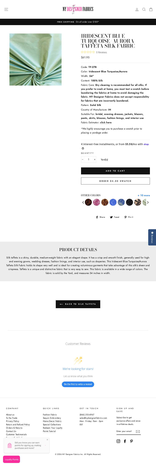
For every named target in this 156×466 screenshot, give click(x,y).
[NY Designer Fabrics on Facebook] (125, 441)
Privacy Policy (12, 421)
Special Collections (52, 424)
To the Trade (11, 417)
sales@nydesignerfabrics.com (93, 417)
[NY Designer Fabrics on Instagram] (118, 441)
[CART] (151, 9)
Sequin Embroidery (52, 417)
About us (10, 414)
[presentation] (83, 202)
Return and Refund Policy (18, 424)
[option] (78, 22)
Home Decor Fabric (52, 421)
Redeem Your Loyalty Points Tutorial (52, 429)
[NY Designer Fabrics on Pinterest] (131, 441)
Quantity (87, 153)
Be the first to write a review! (78, 384)
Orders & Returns (14, 427)
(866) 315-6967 (87, 414)
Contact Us (11, 431)
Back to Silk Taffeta (80, 304)
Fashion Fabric (50, 414)
